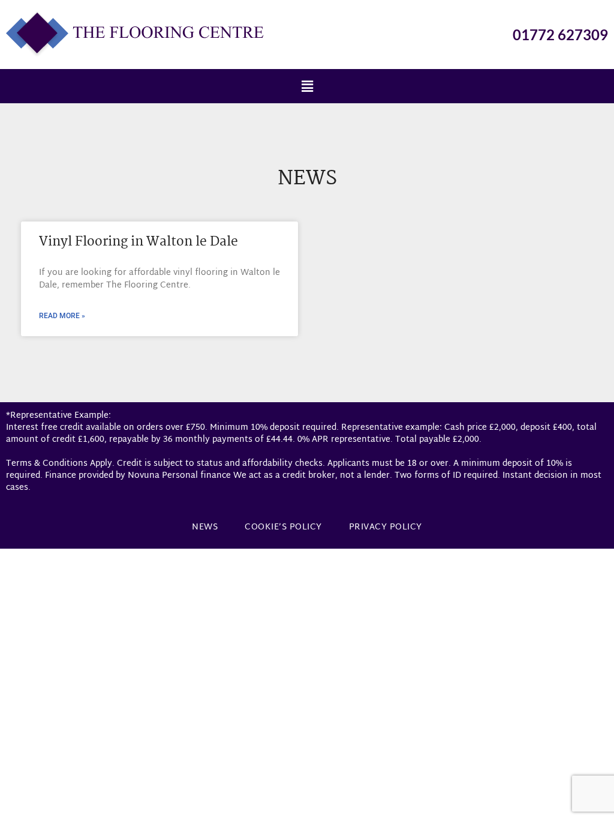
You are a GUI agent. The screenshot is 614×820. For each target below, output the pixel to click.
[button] (307, 86)
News (205, 527)
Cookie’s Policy (283, 527)
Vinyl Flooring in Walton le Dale (138, 242)
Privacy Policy (385, 527)
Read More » (62, 316)
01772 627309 (560, 34)
